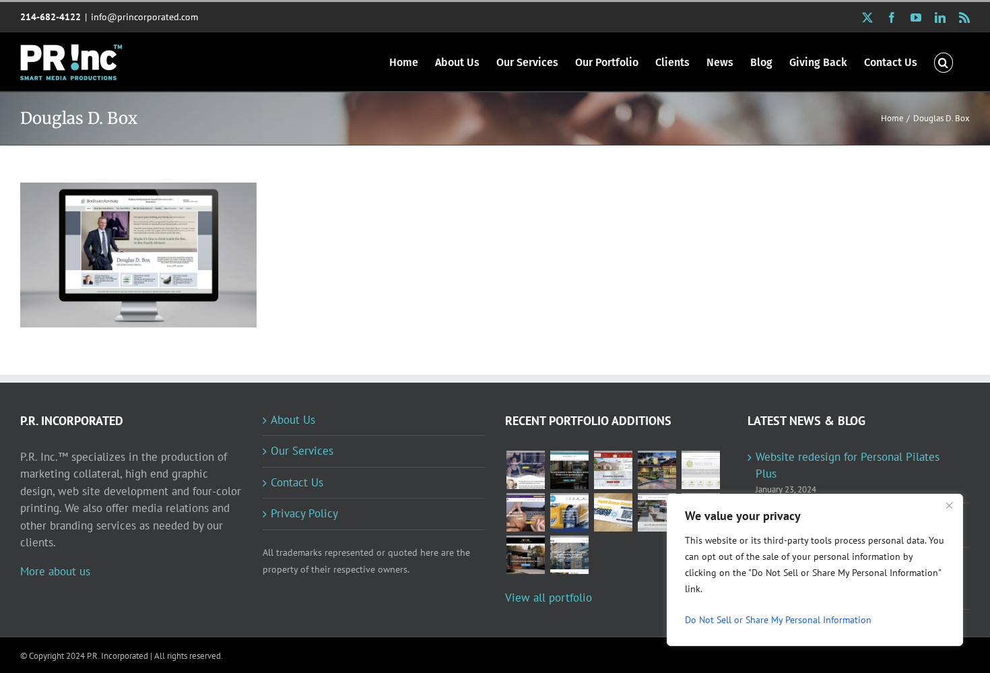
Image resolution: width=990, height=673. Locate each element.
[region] (815, 570)
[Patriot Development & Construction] (656, 512)
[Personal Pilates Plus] (525, 470)
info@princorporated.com (144, 17)
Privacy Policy (304, 513)
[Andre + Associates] (613, 470)
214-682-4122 (50, 17)
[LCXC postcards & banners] (613, 512)
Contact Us (297, 482)
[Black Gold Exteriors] (525, 555)
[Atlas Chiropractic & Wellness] (525, 512)
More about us (55, 571)
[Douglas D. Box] (138, 255)
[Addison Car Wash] (569, 512)
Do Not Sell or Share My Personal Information (778, 620)
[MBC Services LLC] (656, 470)
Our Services (302, 450)
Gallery (156, 242)
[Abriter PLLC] (569, 555)
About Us (293, 419)
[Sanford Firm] (569, 470)
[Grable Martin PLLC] (700, 470)
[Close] (949, 505)
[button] (943, 61)
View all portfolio (548, 597)
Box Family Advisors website (120, 242)
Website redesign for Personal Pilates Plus (847, 465)
